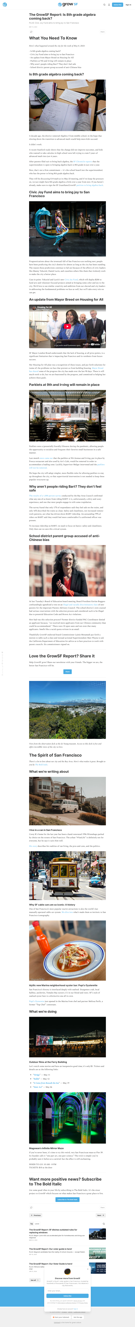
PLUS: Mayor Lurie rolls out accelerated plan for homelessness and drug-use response (57, 1236)
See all (33, 1280)
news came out (46, 458)
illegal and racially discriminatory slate (80, 604)
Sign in (128, 5)
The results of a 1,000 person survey (45, 495)
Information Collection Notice (67, 1303)
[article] (67, 1236)
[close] (87, 1269)
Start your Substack (62, 1317)
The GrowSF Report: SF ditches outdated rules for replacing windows (53, 1231)
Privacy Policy (83, 1303)
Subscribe (118, 5)
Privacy (64, 1312)
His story (33, 846)
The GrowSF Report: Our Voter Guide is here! (50, 1264)
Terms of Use (78, 1301)
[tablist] (34, 1224)
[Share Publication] (109, 5)
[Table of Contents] (2, 663)
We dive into (67, 912)
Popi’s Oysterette (36, 1001)
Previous (37, 1215)
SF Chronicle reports (82, 161)
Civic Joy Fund (71, 279)
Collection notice (79, 1312)
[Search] (104, 5)
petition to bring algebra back (89, 185)
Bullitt (36, 1078)
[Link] (26, 38)
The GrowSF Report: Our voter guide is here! (50, 1249)
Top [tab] (31, 1224)
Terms (70, 1312)
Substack (57, 1322)
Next (99, 1215)
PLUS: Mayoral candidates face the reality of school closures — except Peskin (57, 1252)
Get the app (78, 1317)
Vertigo (37, 1074)
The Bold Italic (41, 764)
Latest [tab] (37, 1224)
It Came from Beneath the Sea (46, 1083)
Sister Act (38, 1087)
